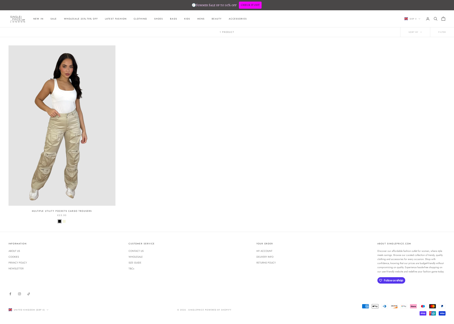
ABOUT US (14, 251)
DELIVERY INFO (264, 257)
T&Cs (131, 268)
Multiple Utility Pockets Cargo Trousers (62, 211)
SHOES (158, 18)
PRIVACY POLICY (18, 262)
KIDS (187, 18)
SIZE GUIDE (135, 262)
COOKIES (14, 257)
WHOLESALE (136, 257)
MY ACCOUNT (264, 251)
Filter (442, 32)
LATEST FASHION (116, 18)
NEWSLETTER (16, 268)
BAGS (173, 18)
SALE (54, 18)
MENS (201, 18)
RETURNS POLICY (266, 262)
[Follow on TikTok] (29, 294)
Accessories (238, 18)
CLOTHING (140, 18)
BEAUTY (217, 18)
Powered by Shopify (218, 309)
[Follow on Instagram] (19, 294)
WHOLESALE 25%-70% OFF (81, 18)
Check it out (250, 5)
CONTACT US (136, 251)
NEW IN (38, 18)
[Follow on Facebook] (10, 294)
